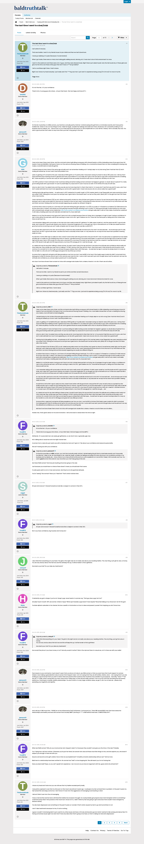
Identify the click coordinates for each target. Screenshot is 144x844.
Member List (29, 18)
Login (126, 1)
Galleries (27, 15)
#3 (127, 121)
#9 (127, 557)
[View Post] (58, 266)
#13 (126, 707)
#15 (126, 782)
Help (87, 831)
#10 (126, 595)
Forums (18, 15)
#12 (126, 670)
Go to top (124, 831)
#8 (127, 520)
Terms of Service (113, 831)
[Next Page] (112, 37)
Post (24, 70)
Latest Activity (31, 33)
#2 (127, 84)
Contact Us (94, 831)
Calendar (38, 18)
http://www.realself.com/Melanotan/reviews (74, 210)
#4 (126, 159)
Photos (43, 33)
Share (23, 67)
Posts (19, 33)
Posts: (19, 63)
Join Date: (20, 61)
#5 (127, 303)
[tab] (19, 32)
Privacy (102, 831)
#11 (127, 632)
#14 (126, 745)
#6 (127, 421)
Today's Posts (19, 18)
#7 (127, 482)
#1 (127, 43)
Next (126, 823)
